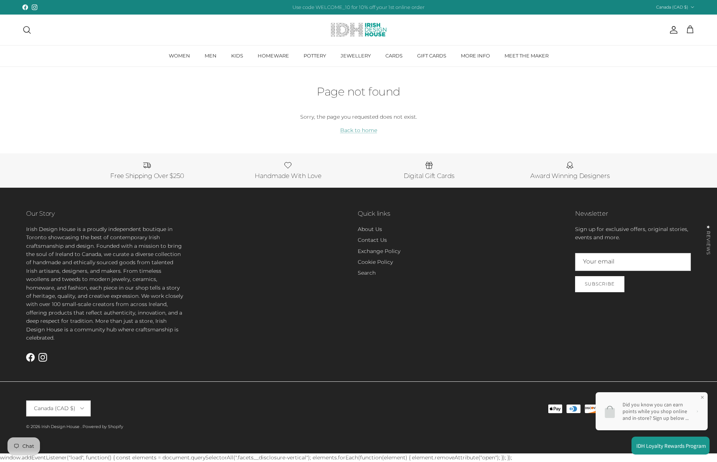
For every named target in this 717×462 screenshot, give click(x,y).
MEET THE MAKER (527, 56)
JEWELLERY (356, 56)
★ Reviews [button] (708, 240)
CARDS (394, 56)
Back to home (358, 130)
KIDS (237, 56)
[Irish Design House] (359, 30)
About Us (370, 229)
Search (367, 272)
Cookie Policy (375, 262)
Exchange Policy (379, 251)
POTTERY (315, 56)
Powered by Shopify (103, 426)
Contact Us (372, 240)
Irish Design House (61, 426)
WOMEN (179, 56)
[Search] (26, 29)
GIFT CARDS (431, 56)
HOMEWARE (273, 56)
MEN (211, 56)
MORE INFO (475, 56)
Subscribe (600, 284)
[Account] (672, 29)
